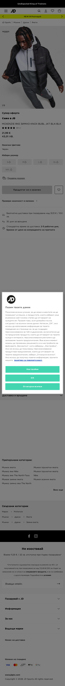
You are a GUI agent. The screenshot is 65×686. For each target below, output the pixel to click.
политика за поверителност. (28, 360)
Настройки (32, 369)
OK (32, 378)
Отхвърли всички (32, 386)
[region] (33, 343)
